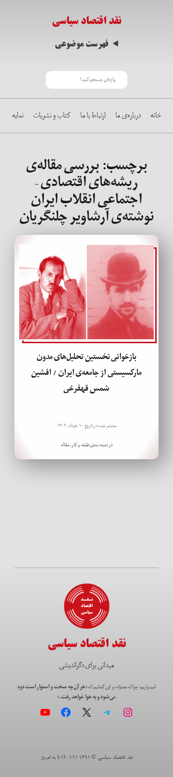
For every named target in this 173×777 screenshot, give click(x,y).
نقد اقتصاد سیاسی (86, 21)
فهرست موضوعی (81, 44)
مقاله (65, 445)
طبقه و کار (80, 445)
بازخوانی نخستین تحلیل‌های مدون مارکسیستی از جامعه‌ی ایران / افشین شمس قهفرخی (86, 372)
